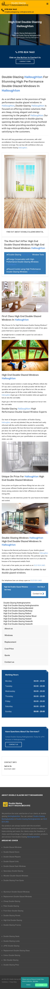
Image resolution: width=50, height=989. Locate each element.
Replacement (10, 642)
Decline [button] (28, 984)
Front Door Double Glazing (13, 911)
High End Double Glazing (12, 920)
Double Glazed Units (11, 861)
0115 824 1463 (11, 9)
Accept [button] (41, 984)
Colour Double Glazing (11, 955)
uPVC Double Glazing (11, 946)
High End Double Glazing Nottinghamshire (21, 605)
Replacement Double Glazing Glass (16, 950)
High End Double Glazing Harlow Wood (19, 616)
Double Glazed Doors (11, 852)
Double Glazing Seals (11, 936)
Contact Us (37, 593)
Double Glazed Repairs (12, 856)
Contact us (9, 662)
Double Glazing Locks (11, 941)
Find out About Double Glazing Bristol (25, 232)
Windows (9, 635)
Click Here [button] (35, 981)
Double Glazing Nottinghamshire (16, 602)
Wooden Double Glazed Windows (15, 875)
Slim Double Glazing (10, 960)
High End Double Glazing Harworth (18, 621)
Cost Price (9, 648)
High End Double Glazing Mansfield (18, 608)
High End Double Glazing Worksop (17, 610)
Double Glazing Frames (12, 925)
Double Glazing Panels (11, 915)
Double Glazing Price (11, 965)
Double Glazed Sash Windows (14, 866)
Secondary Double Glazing (13, 871)
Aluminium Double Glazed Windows (16, 892)
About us (9, 628)
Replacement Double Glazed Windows (17, 896)
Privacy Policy (13, 982)
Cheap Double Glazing (11, 901)
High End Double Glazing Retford (17, 613)
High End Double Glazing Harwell (17, 618)
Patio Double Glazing (11, 906)
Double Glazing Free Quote (13, 880)
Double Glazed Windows (12, 847)
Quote (7, 655)
